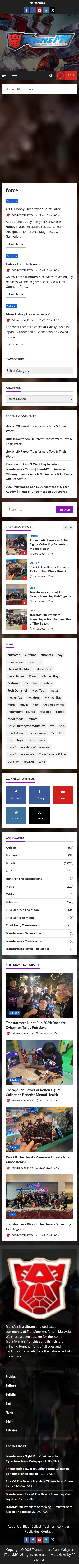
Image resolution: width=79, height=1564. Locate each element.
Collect (36, 1526)
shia (62, 726)
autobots (47, 655)
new (36, 704)
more (11, 704)
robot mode (16, 718)
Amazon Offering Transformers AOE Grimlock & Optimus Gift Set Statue (39, 474)
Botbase (11, 855)
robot (60, 711)
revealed (45, 711)
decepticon (44, 669)
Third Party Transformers (23, 925)
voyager (28, 761)
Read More (17, 245)
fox (35, 683)
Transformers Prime (52, 754)
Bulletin (11, 306)
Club (32, 563)
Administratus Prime (22, 214)
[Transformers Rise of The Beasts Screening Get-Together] (39, 1196)
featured (14, 683)
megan (54, 690)
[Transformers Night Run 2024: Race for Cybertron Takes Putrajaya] (39, 995)
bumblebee (15, 662)
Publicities (32, 1531)
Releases (12, 201)
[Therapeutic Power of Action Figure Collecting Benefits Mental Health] (39, 1062)
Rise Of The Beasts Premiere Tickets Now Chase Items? (16, 544)
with (42, 761)
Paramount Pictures (21, 711)
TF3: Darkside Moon (20, 917)
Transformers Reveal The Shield (27, 948)
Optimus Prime (53, 704)
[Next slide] (70, 527)
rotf (51, 726)
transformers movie (21, 754)
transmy (13, 761)
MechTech (39, 690)
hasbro (47, 683)
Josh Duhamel (17, 690)
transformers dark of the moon (29, 747)
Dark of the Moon (20, 669)
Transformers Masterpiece (24, 941)
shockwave (38, 733)
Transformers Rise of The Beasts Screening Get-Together (16, 569)
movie (24, 704)
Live (71, 75)
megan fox (15, 697)
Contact (47, 1531)
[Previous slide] (65, 527)
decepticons (16, 676)
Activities (63, 1526)
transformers (36, 740)
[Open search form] (50, 75)
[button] (4, 75)
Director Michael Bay (43, 676)
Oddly (10, 894)
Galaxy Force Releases (23, 264)
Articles (11, 847)
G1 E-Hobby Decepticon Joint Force (33, 209)
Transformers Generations (23, 933)
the (10, 740)
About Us (14, 1526)
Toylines (49, 1526)
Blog (26, 1526)
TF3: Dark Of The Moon (22, 909)
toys (20, 740)
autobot (30, 655)
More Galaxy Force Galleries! (28, 314)
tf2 (52, 733)
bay (60, 655)
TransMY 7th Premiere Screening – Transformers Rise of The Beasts (16, 594)
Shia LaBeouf (17, 733)
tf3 (61, 733)
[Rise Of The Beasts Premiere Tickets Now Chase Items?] (39, 1129)
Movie (10, 886)
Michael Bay (52, 697)
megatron (33, 697)
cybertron (34, 662)
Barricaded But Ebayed (51, 491)
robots (32, 718)
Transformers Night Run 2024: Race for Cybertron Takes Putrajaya (16, 619)
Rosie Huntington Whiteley (26, 726)
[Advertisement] (39, 137)
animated (14, 655)
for (26, 683)
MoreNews (59, 1554)
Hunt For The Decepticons (24, 878)
